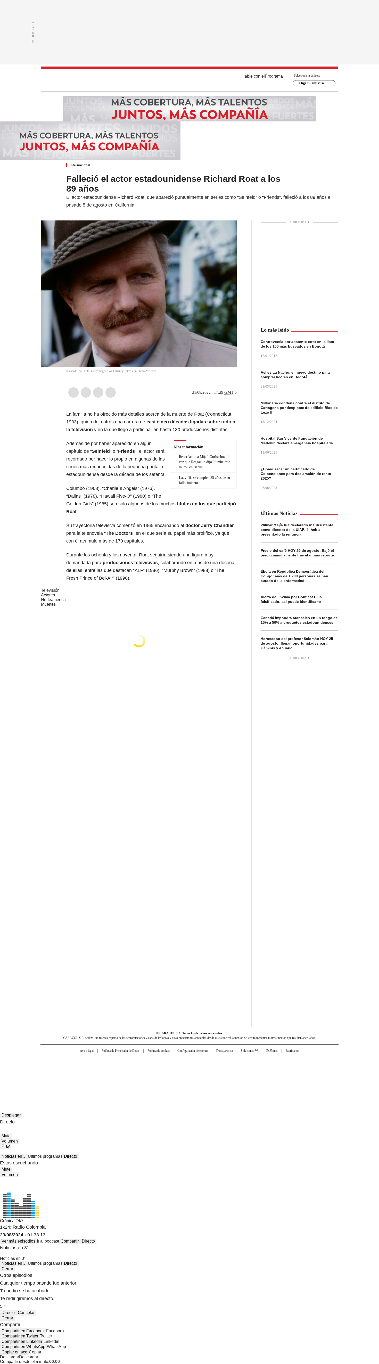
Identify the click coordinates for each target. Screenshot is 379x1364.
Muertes (48, 604)
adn (263, 1063)
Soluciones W (249, 1051)
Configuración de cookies (193, 1051)
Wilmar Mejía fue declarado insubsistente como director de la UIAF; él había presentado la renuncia (297, 529)
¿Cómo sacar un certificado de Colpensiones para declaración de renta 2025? (296, 473)
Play (6, 1146)
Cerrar (7, 1269)
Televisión (50, 590)
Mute (6, 1136)
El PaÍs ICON (199, 1078)
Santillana (175, 1063)
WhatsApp (110, 392)
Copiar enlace (14, 1352)
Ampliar (226, 231)
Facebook (73, 392)
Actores (48, 595)
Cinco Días (200, 1071)
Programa (274, 76)
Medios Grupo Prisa (84, 1081)
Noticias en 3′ (14, 1156)
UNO (163, 1071)
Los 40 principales (151, 1063)
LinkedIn (98, 392)
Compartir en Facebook (23, 1331)
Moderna (153, 1078)
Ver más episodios (18, 1241)
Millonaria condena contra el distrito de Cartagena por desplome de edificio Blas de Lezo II (299, 407)
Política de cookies (158, 1051)
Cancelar (26, 1312)
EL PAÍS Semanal (237, 1071)
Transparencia (224, 1051)
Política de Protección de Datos (120, 1051)
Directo (70, 1156)
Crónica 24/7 (11, 1221)
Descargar (9, 1357)
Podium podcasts (177, 1078)
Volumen (10, 1141)
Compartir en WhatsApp (23, 1346)
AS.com (247, 1063)
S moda (221, 1078)
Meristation (269, 1078)
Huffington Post (136, 1071)
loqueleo (244, 1078)
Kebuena (280, 1071)
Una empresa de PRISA (84, 1068)
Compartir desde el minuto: (30, 1361)
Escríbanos (292, 1051)
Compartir (70, 1241)
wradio (179, 1071)
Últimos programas (45, 1156)
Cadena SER (229, 1063)
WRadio (189, 80)
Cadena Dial (218, 1071)
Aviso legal (87, 1051)
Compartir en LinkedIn (22, 1341)
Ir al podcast (48, 1241)
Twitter (86, 392)
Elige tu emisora (311, 83)
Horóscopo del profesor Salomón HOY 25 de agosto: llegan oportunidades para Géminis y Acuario (297, 643)
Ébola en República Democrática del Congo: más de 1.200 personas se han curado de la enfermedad (294, 576)
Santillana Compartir (204, 1063)
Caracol (283, 1063)
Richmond (126, 1078)
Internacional (79, 165)
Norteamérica (53, 599)
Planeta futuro (259, 1071)
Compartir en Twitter (20, 1336)
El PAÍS (128, 1063)
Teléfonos (272, 1051)
